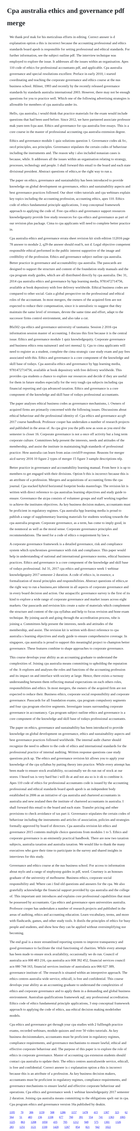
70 (22, 1112)
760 (71, 1117)
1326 (118, 1122)
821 (88, 1127)
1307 (106, 1112)
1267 (67, 1127)
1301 (107, 1122)
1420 (56, 1127)
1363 (111, 1117)
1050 (44, 1122)
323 (117, 1112)
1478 (85, 1112)
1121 (33, 1127)
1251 (22, 1127)
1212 (76, 1122)
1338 (50, 1117)
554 (91, 1117)
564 (12, 1117)
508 (52, 1112)
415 (96, 1112)
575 (96, 1122)
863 (23, 1122)
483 (30, 1117)
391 (81, 1117)
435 (55, 1122)
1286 (63, 1112)
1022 (108, 1127)
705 (65, 1122)
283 (12, 1127)
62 (126, 1112)
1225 (12, 1122)
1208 (33, 1122)
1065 (122, 1117)
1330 (44, 1127)
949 (86, 1122)
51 (20, 1117)
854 (78, 1127)
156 (40, 1117)
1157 (74, 1112)
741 (101, 1117)
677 (61, 1117)
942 (97, 1127)
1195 (12, 1112)
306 (31, 1112)
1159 (41, 1112)
